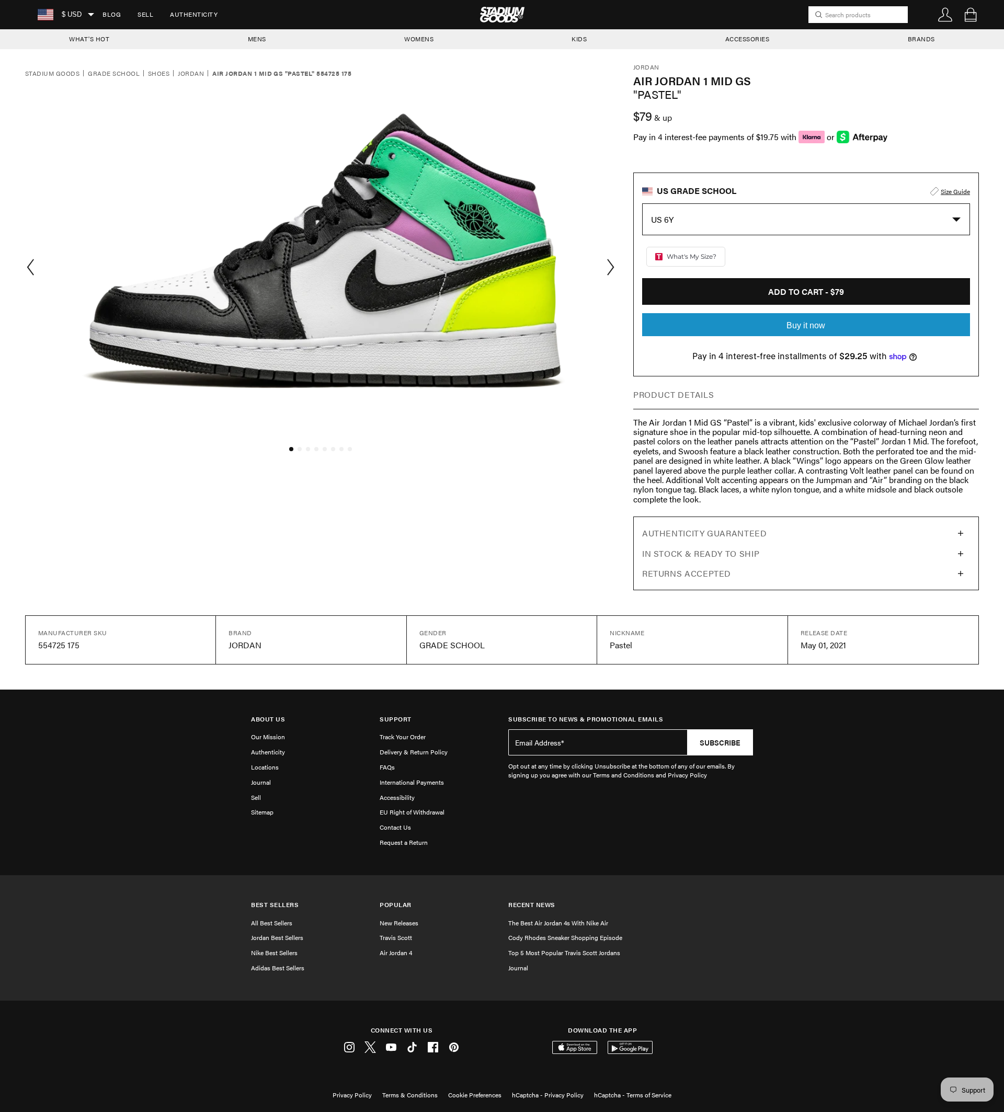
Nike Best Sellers (274, 952)
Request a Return (404, 842)
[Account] (945, 14)
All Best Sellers (271, 922)
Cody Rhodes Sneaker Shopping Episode (565, 937)
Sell (145, 14)
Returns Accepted (686, 573)
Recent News (531, 904)
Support (396, 719)
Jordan (191, 73)
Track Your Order (403, 736)
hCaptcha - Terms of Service (632, 1094)
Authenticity (194, 14)
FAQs (387, 767)
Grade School (114, 73)
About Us (268, 719)
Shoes (158, 73)
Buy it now (805, 325)
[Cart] (970, 14)
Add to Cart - (806, 291)
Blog (111, 14)
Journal (261, 782)
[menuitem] (111, 15)
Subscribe (720, 742)
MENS (257, 38)
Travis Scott (396, 937)
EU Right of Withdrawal (412, 812)
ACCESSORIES (747, 38)
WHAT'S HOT (89, 38)
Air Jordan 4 (396, 952)
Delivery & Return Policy (414, 751)
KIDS (579, 38)
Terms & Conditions (410, 1094)
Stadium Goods (52, 73)
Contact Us (395, 827)
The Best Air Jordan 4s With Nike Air (558, 922)
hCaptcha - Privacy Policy (548, 1094)
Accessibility (397, 797)
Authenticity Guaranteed (704, 533)
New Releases (399, 922)
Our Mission (268, 736)
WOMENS (418, 38)
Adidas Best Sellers (277, 967)
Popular (396, 904)
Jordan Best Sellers (277, 937)
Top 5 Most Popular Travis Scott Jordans (564, 952)
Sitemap (262, 812)
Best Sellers (275, 904)
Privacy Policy (352, 1094)
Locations (265, 767)
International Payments (412, 782)
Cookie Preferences (474, 1094)
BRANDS (921, 38)
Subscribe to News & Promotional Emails (585, 719)
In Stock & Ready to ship (700, 553)
